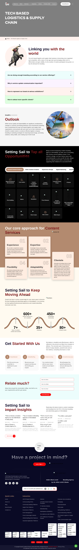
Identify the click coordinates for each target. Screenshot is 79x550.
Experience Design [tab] (47, 169)
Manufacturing (43, 508)
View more (9, 436)
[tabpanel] (39, 196)
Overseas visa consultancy (64, 499)
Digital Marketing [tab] (61, 169)
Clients (40, 4)
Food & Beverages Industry (29, 515)
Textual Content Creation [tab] (15, 169)
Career (33, 542)
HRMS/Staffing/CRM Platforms (30, 518)
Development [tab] (73, 169)
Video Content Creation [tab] (32, 169)
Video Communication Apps (64, 519)
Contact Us (8, 510)
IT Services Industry (45, 506)
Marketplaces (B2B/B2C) (46, 511)
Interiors (42, 499)
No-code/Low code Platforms (47, 514)
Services (26, 4)
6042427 (55, 546)
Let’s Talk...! (39, 464)
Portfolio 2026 (47, 4)
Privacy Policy (61, 546)
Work (21, 4)
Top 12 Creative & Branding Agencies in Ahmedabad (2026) (28, 426)
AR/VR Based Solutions (28, 499)
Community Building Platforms (30, 504)
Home (8, 38)
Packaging (60, 501)
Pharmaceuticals (62, 504)
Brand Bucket (65, 4)
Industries (34, 4)
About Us (15, 4)
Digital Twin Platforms (28, 507)
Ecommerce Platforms (28, 510)
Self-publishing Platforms (64, 510)
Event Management (27, 512)
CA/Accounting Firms (28, 501)
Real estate (60, 507)
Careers (54, 4)
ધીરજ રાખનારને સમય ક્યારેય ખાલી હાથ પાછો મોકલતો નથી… (46, 426)
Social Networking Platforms (65, 512)
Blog (6, 504)
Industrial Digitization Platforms (30, 520)
